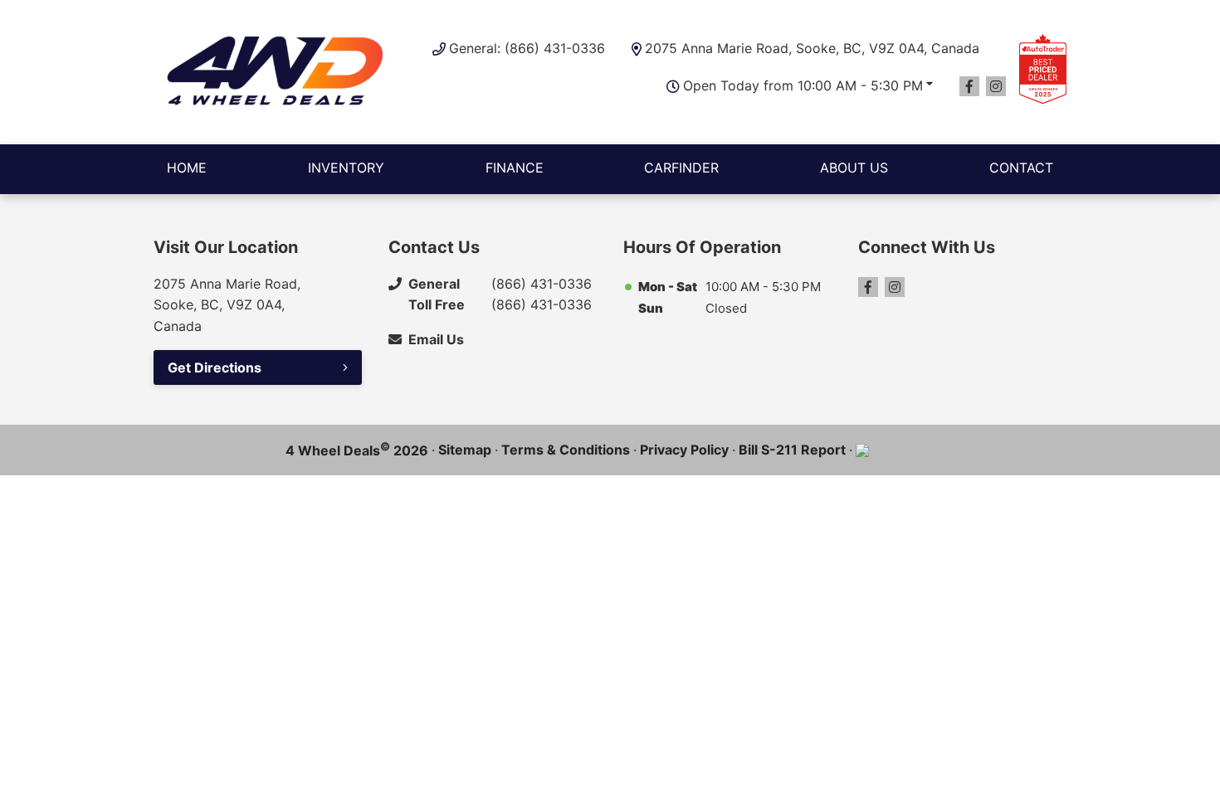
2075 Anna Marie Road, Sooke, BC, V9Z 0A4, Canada (812, 48)
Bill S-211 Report (792, 449)
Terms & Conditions (565, 449)
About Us (854, 167)
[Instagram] (996, 86)
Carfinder (681, 167)
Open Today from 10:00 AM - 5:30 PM (803, 85)
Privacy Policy (684, 449)
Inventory (346, 167)
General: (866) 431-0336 (527, 48)
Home (187, 167)
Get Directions (214, 367)
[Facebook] (969, 86)
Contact (1021, 167)
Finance (515, 167)
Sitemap (464, 449)
